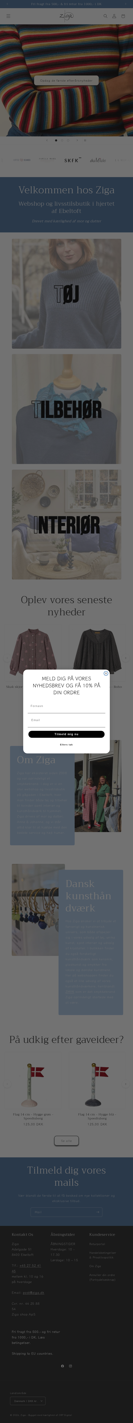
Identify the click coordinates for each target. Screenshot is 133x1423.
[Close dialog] (106, 673)
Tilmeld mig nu (67, 734)
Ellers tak (66, 745)
